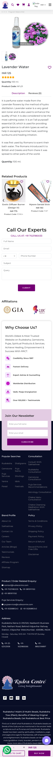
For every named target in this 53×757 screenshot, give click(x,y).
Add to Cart (14, 753)
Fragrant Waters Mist (16, 12)
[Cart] (23, 5)
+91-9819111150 (28, 589)
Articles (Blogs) (9, 547)
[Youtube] (11, 698)
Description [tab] (18, 93)
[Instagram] (18, 698)
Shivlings (19, 476)
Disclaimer (33, 554)
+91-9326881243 (11, 609)
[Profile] (29, 5)
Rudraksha (7, 463)
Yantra (5, 481)
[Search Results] (12, 5)
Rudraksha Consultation (34, 470)
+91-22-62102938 (6, 644)
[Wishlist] (18, 5)
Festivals (19, 486)
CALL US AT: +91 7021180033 (26, 235)
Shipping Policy (36, 531)
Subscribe (27, 442)
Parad (4, 486)
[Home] (5, 5)
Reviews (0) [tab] (34, 93)
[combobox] (9, 256)
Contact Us (7, 531)
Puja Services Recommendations (37, 485)
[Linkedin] (24, 698)
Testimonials (8, 552)
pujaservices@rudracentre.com (18, 604)
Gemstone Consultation (34, 478)
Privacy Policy (35, 526)
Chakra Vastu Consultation (34, 498)
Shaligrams (20, 463)
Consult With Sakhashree (34, 463)
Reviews (6, 557)
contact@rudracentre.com (16, 585)
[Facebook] (5, 698)
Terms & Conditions (37, 521)
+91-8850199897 (40, 644)
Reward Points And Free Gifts (37, 548)
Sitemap (6, 567)
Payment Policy (36, 536)
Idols (17, 481)
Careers (5, 536)
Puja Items (18, 469)
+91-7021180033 (11, 589)
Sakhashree (7, 526)
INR (42, 5)
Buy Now (39, 753)
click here (42, 743)
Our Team (6, 541)
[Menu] (50, 4)
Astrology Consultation (39, 492)
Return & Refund (36, 541)
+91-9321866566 (23, 644)
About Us (6, 521)
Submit (26, 288)
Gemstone (7, 468)
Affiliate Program (10, 562)
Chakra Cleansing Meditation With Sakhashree (36, 507)
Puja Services (6, 475)
